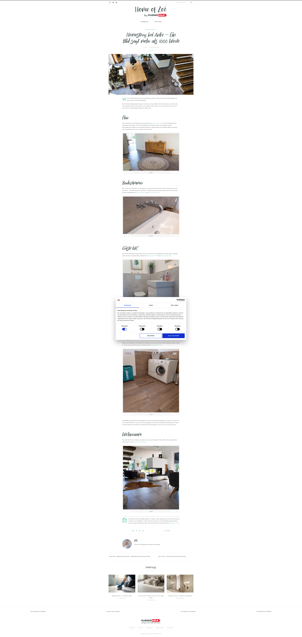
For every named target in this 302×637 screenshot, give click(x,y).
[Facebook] (110, 2)
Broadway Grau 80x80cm (140, 442)
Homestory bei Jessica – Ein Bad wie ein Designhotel (180, 595)
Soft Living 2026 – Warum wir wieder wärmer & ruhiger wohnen (151, 596)
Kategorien (144, 21)
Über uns (132, 627)
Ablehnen (151, 335)
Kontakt (140, 627)
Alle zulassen (173, 335)
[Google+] (139, 530)
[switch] (142, 329)
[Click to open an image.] (151, 74)
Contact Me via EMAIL (113, 611)
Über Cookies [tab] (174, 305)
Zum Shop (158, 21)
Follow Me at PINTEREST (264, 611)
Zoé (145, 47)
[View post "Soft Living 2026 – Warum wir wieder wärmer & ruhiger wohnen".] (151, 583)
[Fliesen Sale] (151, 11)
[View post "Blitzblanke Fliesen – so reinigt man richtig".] (122, 583)
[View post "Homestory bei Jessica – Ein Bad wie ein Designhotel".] (180, 583)
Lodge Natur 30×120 (156, 345)
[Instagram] (113, 2)
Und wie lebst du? (151, 29)
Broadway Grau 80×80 (157, 123)
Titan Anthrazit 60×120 (154, 192)
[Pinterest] (116, 2)
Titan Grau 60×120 (141, 192)
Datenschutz (160, 627)
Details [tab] (151, 305)
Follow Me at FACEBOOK (188, 611)
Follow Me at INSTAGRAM (38, 611)
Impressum (149, 627)
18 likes (167, 530)
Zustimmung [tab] (127, 305)
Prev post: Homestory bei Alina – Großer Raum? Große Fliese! (129, 556)
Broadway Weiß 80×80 (166, 255)
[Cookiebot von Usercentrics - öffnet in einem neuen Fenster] (178, 300)
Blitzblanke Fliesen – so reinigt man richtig (122, 595)
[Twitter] (133, 530)
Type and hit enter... (181, 2)
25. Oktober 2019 (154, 47)
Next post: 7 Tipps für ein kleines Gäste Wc (172, 556)
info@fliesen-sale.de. (174, 523)
